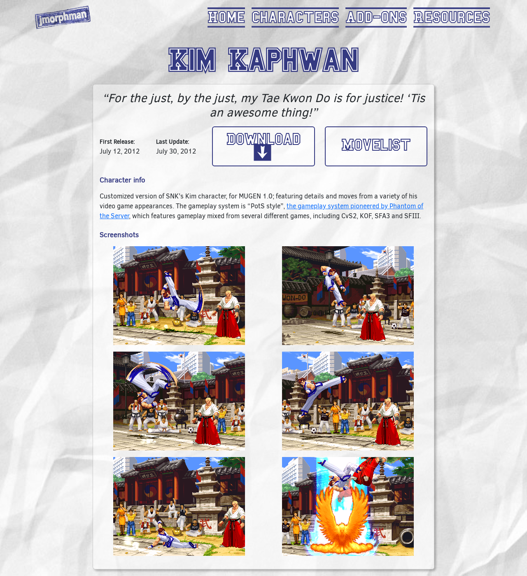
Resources (451, 17)
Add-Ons (376, 17)
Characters (295, 17)
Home (226, 17)
